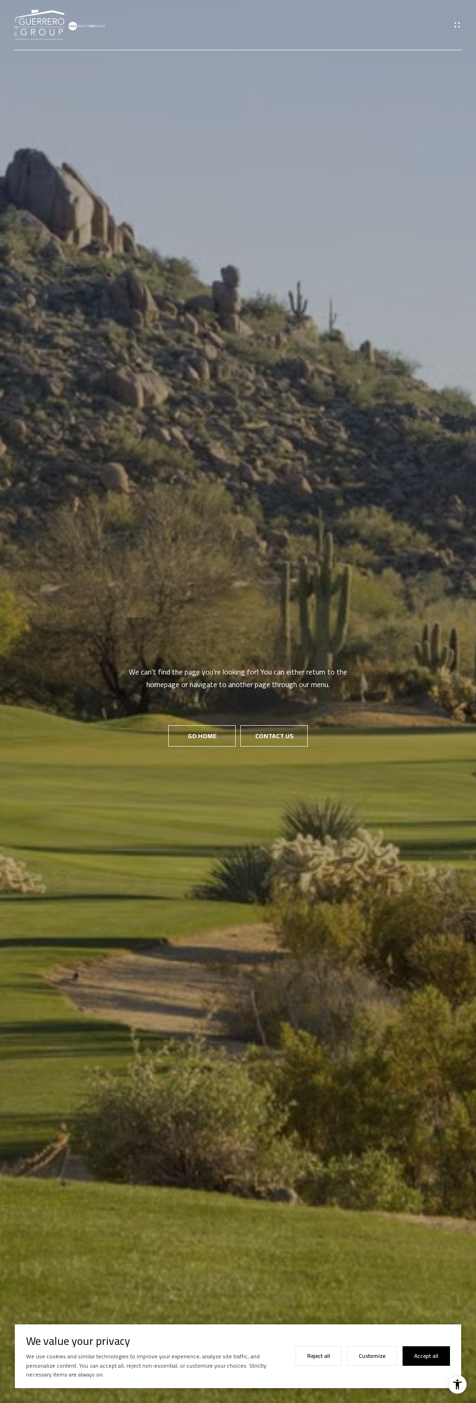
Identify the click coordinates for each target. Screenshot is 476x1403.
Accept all (426, 1355)
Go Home (202, 736)
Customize (372, 1355)
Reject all (318, 1355)
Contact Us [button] (274, 736)
